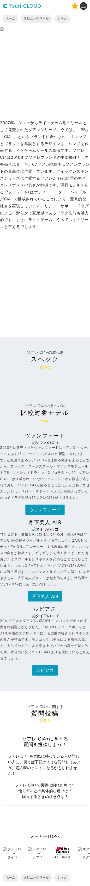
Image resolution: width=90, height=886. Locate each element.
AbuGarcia (62, 857)
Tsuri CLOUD (24, 6)
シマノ (37, 857)
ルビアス (45, 670)
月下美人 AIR (45, 596)
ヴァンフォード (45, 509)
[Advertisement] (45, 278)
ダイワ (12, 857)
